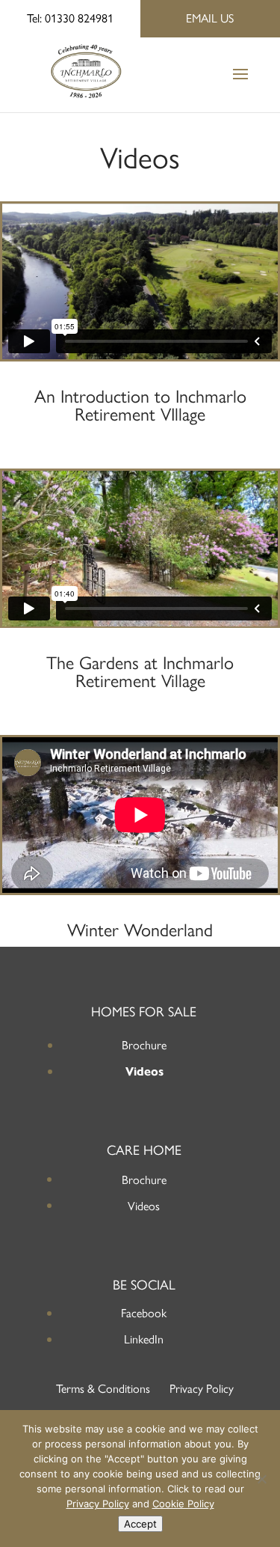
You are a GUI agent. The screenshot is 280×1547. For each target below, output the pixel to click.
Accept (140, 1524)
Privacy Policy (201, 1389)
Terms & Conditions (103, 1389)
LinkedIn (144, 1339)
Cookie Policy (183, 1504)
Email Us (210, 18)
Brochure (144, 1045)
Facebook (144, 1313)
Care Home (144, 1150)
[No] (261, 1478)
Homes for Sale (143, 1012)
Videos (144, 1071)
